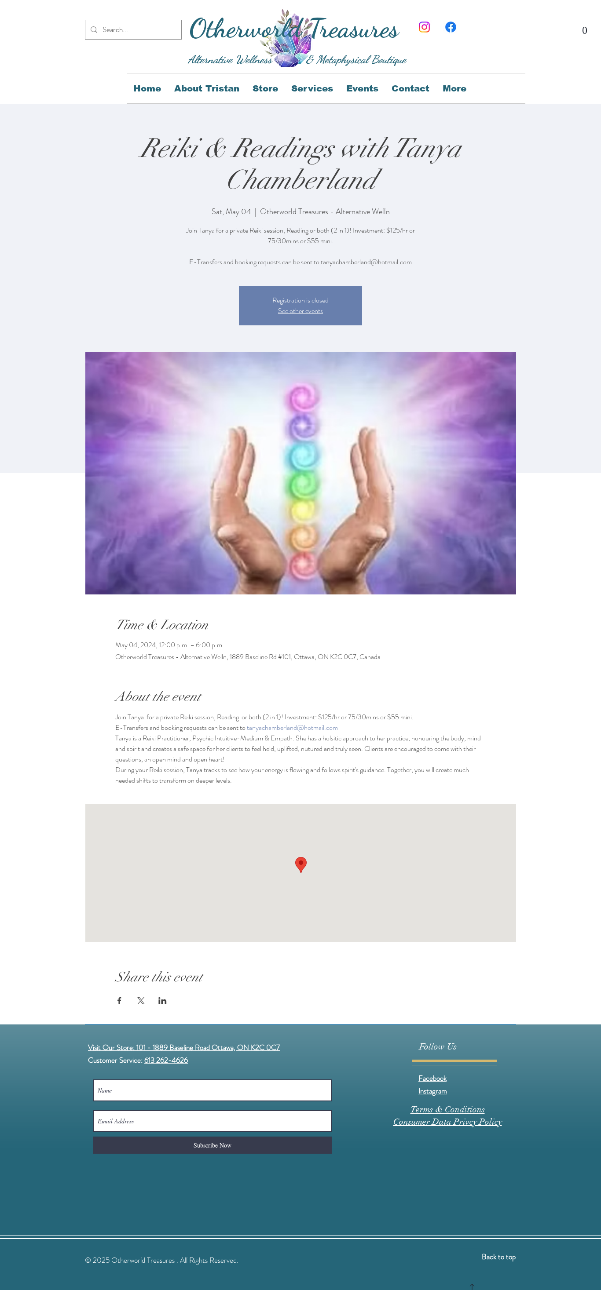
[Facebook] (450, 27)
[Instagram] (424, 27)
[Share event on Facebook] (119, 1000)
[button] (585, 25)
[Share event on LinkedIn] (162, 1000)
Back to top (499, 1256)
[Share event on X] (141, 1000)
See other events (300, 311)
